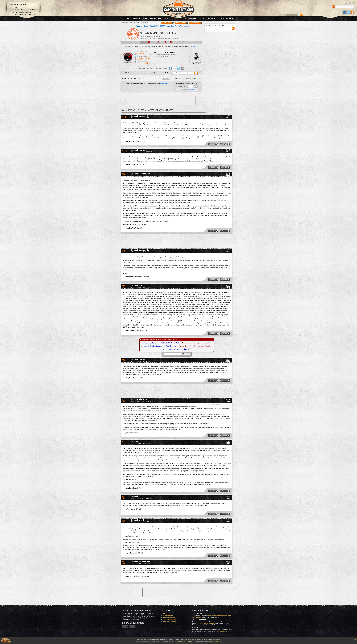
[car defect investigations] (156, 19)
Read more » (192, 47)
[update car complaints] (208, 19)
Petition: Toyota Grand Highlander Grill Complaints (25, 14)
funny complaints (201, 625)
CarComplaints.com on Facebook (123, 626)
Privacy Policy (184, 641)
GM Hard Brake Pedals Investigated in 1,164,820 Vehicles (26, 9)
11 (124, 117)
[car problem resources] (136, 19)
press (208, 615)
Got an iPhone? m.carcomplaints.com (133, 626)
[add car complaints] (192, 19)
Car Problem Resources (169, 621)
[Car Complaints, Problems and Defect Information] (178, 8)
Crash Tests (154, 42)
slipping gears (206, 343)
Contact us (200, 617)
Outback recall (182, 349)
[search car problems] (226, 19)
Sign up (351, 2)
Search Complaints (168, 615)
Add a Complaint (167, 613)
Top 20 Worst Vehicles (169, 617)
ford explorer (145, 346)
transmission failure (150, 343)
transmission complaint (203, 346)
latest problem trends (216, 622)
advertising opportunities (220, 631)
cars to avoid (202, 622)
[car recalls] (167, 19)
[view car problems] (128, 19)
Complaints (145, 42)
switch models (180, 22)
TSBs (169, 42)
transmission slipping (190, 343)
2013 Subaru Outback (150, 36)
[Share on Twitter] (178, 68)
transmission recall (169, 342)
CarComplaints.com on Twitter (126, 626)
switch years (166, 22)
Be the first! (164, 83)
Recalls (163, 42)
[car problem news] (146, 19)
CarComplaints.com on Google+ (130, 626)
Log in (345, 2)
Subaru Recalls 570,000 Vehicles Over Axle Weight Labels (163, 26)
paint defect (168, 349)
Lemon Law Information (169, 619)
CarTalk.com (191, 89)
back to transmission (131, 43)
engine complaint (157, 346)
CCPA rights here (216, 641)
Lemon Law (175, 43)
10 (124, 151)
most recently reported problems (205, 623)
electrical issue (171, 346)
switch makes (195, 22)
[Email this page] (182, 68)
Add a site (166, 78)
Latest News (17, 4)
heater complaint (185, 346)
